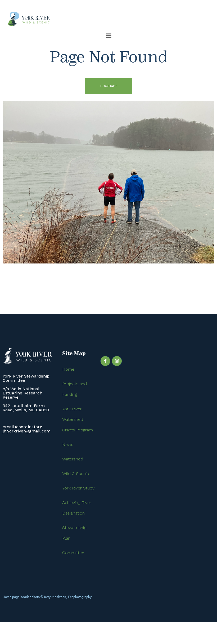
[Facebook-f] (105, 361)
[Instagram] (117, 361)
